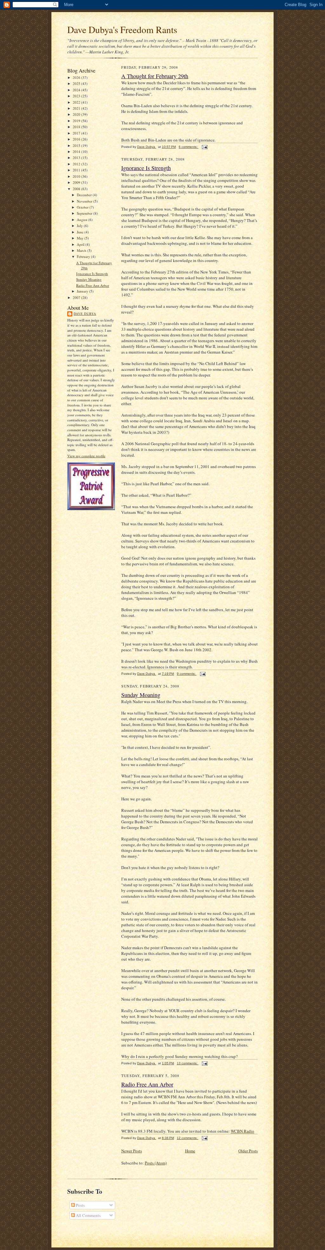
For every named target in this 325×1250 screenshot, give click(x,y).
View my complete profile (86, 455)
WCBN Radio (242, 1131)
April (81, 244)
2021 (77, 108)
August (82, 219)
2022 (77, 102)
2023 (77, 95)
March (82, 250)
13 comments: (187, 1063)
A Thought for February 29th (154, 76)
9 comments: (186, 673)
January (83, 291)
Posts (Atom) (156, 1163)
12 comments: (187, 1138)
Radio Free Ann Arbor (92, 285)
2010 (77, 176)
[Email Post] (204, 146)
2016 (77, 139)
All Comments (88, 1215)
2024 (77, 89)
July (80, 225)
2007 (77, 297)
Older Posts (248, 1151)
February (84, 256)
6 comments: (188, 146)
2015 (77, 145)
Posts (80, 1205)
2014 (77, 151)
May (80, 238)
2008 (77, 188)
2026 (77, 77)
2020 (77, 114)
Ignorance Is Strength (92, 273)
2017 (77, 133)
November (85, 201)
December (85, 194)
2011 (77, 170)
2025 (77, 83)
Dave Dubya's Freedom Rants (122, 29)
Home (190, 1151)
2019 (77, 120)
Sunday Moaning (89, 279)
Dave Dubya (85, 313)
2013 (77, 157)
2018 (77, 126)
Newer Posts (131, 1151)
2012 (77, 164)
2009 (77, 182)
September (85, 213)
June (80, 232)
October (83, 207)
